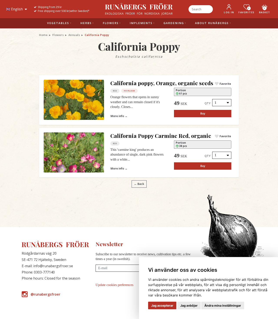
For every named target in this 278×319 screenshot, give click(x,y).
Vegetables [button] (58, 23)
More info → (119, 116)
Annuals (74, 35)
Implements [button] (141, 23)
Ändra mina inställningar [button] (222, 305)
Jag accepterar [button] (162, 305)
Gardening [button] (174, 23)
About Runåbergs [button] (212, 23)
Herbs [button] (86, 23)
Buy (202, 113)
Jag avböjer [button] (189, 305)
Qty (208, 103)
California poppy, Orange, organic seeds (161, 82)
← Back (139, 184)
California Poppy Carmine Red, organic (160, 135)
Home (43, 35)
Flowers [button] (111, 23)
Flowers (58, 35)
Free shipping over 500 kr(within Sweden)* (63, 11)
